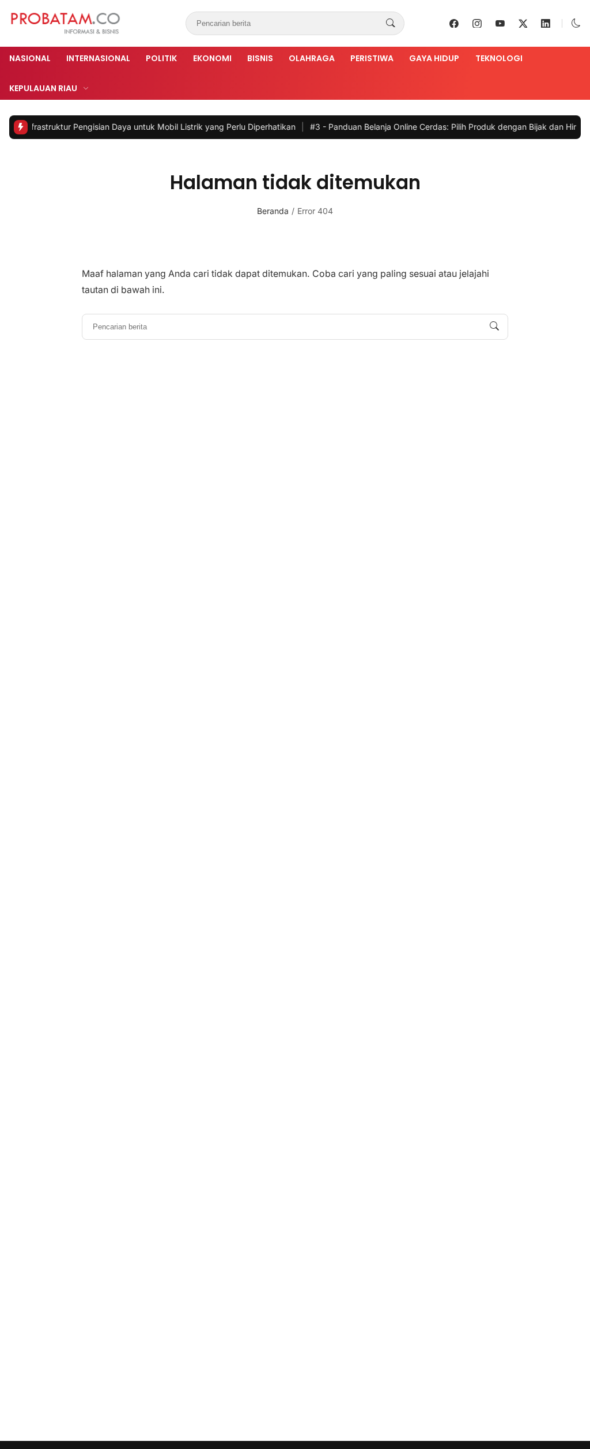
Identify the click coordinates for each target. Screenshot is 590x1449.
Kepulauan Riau (43, 88)
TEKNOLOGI (499, 58)
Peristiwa (372, 58)
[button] (576, 23)
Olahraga (312, 58)
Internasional (98, 58)
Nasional (30, 58)
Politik (161, 58)
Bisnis (260, 58)
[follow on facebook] (454, 24)
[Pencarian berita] (391, 23)
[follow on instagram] (477, 24)
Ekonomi (212, 58)
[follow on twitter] (523, 24)
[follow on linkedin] (546, 24)
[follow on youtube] (500, 24)
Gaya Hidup (434, 58)
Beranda (273, 211)
